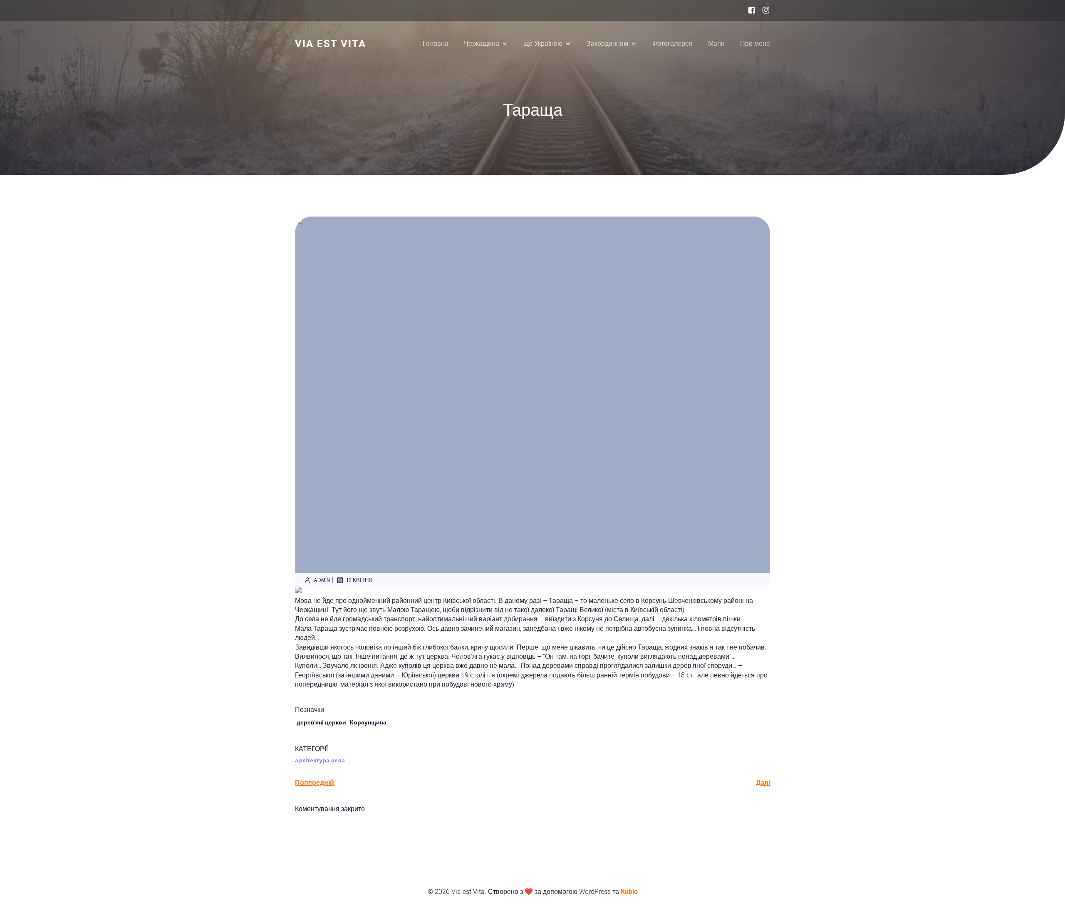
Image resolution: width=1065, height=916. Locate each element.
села (338, 760)
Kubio (629, 892)
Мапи (716, 43)
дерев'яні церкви (321, 722)
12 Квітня (359, 579)
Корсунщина (368, 722)
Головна (435, 43)
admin (322, 579)
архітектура (312, 760)
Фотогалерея (672, 43)
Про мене (755, 43)
